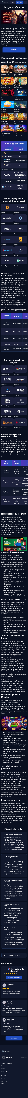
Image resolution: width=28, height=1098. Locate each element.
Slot (23, 62)
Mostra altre (14, 1038)
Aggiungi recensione (14, 977)
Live (10, 62)
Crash (16, 62)
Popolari (3, 62)
